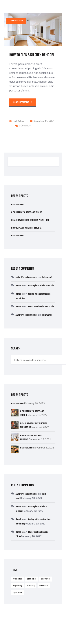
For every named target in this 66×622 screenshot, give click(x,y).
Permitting (30, 585)
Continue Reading (21, 102)
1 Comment (25, 125)
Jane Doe (20, 286)
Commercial (31, 578)
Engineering (17, 585)
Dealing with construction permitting (30, 220)
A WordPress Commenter (26, 277)
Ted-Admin (18, 121)
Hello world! (17, 205)
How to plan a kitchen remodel (31, 55)
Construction (16, 20)
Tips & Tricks (17, 592)
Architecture (17, 578)
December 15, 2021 (44, 121)
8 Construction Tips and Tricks (26, 212)
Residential (43, 585)
